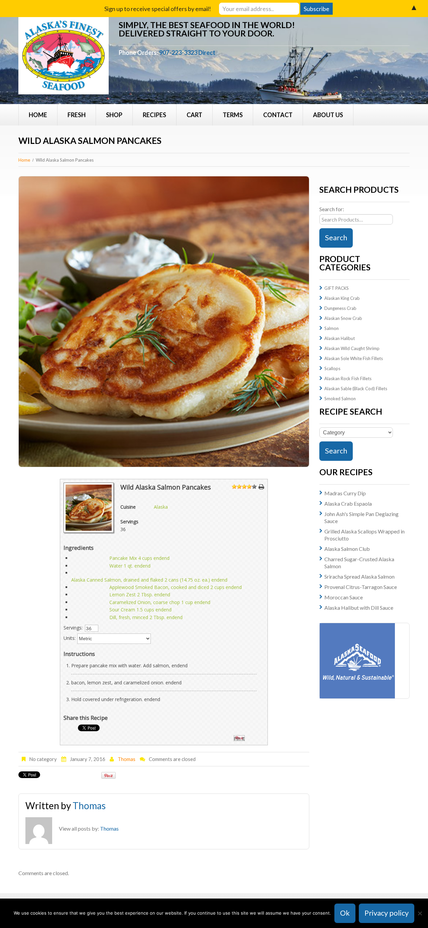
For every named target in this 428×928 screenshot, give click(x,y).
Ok (345, 912)
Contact (278, 114)
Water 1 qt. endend (129, 566)
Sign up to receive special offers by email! (157, 8)
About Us (328, 114)
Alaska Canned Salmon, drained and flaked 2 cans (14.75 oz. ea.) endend (149, 580)
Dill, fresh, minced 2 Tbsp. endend (146, 617)
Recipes (154, 114)
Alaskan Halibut (339, 338)
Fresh (77, 114)
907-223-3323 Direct (187, 52)
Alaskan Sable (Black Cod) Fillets (355, 388)
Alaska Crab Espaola (348, 503)
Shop (114, 114)
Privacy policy (386, 912)
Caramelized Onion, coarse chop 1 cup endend (159, 602)
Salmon (331, 328)
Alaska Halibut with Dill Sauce (358, 607)
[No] (419, 913)
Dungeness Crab (340, 308)
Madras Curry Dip (345, 493)
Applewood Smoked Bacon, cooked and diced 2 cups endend (175, 587)
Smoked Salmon (340, 398)
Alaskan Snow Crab (343, 318)
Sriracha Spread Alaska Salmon (359, 576)
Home (38, 114)
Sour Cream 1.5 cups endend (140, 609)
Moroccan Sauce (343, 597)
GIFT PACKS (336, 288)
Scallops (332, 368)
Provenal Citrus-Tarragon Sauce (360, 587)
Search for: (331, 209)
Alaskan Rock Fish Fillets (347, 378)
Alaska (161, 507)
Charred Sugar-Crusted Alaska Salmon (359, 562)
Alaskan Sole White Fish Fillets (353, 358)
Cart (194, 114)
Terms (233, 114)
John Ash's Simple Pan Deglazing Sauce (361, 517)
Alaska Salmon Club (347, 548)
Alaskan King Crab (342, 298)
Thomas (126, 759)
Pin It (239, 738)
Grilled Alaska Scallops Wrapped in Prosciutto (364, 534)
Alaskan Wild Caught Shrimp (352, 348)
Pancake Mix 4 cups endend (139, 558)
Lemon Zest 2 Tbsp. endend (139, 594)
